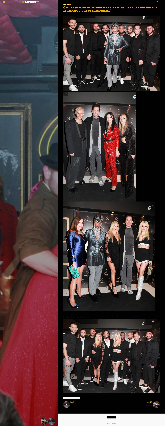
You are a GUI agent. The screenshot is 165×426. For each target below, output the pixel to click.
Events (65, 4)
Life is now (68, 4)
